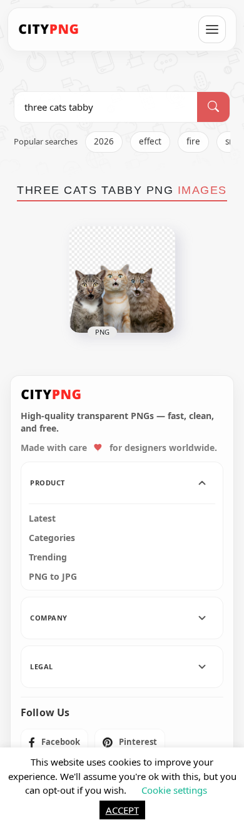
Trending (48, 557)
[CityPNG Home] (48, 29)
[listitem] (54, 742)
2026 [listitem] (104, 141)
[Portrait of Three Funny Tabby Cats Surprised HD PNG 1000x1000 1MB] (122, 279)
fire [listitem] (193, 141)
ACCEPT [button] (122, 810)
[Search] (213, 107)
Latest (42, 518)
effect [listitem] (150, 141)
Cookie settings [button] (174, 790)
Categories (52, 538)
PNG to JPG (53, 576)
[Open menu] (212, 29)
